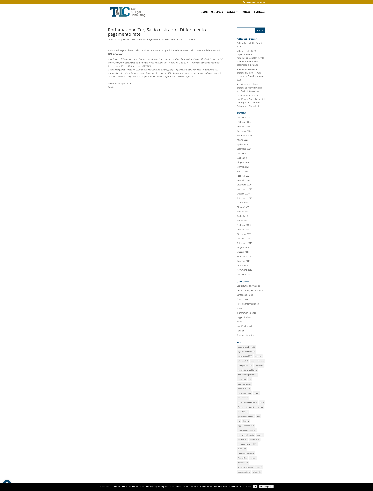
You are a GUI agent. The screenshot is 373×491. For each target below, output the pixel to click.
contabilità (259, 365)
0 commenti (190, 39)
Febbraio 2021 (244, 175)
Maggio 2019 (243, 252)
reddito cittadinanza (246, 453)
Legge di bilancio (245, 317)
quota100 (242, 448)
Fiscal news (170, 39)
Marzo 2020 (242, 220)
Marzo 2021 (242, 171)
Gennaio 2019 (243, 261)
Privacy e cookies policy (254, 2)
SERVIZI (231, 12)
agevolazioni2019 (245, 356)
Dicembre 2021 (244, 148)
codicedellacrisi (257, 361)
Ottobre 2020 (243, 193)
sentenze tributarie (245, 467)
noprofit (260, 435)
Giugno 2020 (243, 207)
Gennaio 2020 (243, 229)
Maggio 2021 (243, 166)
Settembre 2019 (244, 243)
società (259, 467)
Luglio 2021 (242, 157)
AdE (253, 347)
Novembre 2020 (244, 189)
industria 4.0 (243, 412)
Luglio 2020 (242, 202)
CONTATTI (259, 12)
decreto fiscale (244, 388)
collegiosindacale (245, 365)
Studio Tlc (115, 39)
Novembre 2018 (244, 269)
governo (260, 407)
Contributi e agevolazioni (249, 285)
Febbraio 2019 (244, 256)
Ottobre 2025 (243, 117)
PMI (254, 444)
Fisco (179, 39)
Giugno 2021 (243, 162)
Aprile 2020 (242, 216)
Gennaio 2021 (243, 180)
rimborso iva (243, 462)
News (239, 321)
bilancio (258, 356)
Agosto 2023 (243, 139)
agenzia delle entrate (246, 351)
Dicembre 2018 (244, 265)
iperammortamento (246, 416)
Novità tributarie (245, 326)
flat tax (240, 407)
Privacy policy (266, 486)
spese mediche (244, 472)
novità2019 (242, 439)
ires (258, 416)
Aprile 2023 (242, 144)
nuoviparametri (244, 444)
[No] (369, 486)
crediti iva (242, 379)
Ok (255, 486)
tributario (257, 472)
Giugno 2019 (243, 247)
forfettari (250, 407)
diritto (256, 393)
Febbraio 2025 (244, 122)
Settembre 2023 (244, 135)
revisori (253, 458)
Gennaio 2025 (243, 126)
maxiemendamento (246, 435)
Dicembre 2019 (244, 234)
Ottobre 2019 (243, 238)
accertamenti (243, 347)
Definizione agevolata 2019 (150, 39)
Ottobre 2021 (243, 153)
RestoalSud (242, 458)
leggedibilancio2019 (246, 425)
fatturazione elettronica (247, 402)
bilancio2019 (243, 361)
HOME (204, 12)
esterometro (243, 398)
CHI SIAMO (217, 12)
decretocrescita (244, 384)
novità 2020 (254, 439)
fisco (262, 402)
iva (239, 421)
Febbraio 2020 (244, 225)
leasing (246, 421)
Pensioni (241, 330)
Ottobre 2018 (243, 274)
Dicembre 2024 (244, 131)
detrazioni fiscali (244, 393)
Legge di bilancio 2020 (247, 430)
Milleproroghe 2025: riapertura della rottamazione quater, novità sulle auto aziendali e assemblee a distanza (250, 58)
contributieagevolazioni (247, 374)
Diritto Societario (245, 294)
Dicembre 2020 (244, 184)
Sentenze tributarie (246, 335)
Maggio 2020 (243, 211)
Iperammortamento (246, 312)
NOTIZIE (246, 12)
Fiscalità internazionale (248, 303)
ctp (250, 379)
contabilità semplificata (247, 370)
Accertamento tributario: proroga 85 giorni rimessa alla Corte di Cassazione (249, 88)
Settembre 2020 (244, 198)
